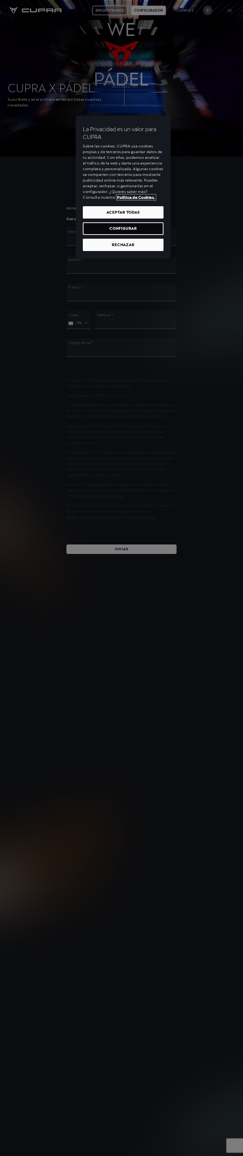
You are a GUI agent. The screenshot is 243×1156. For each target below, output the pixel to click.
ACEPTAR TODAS (123, 212)
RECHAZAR (123, 244)
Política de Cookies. (136, 197)
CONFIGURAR (123, 228)
